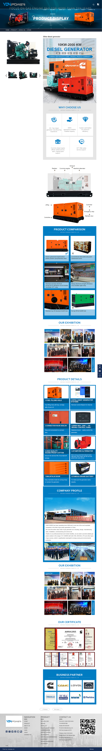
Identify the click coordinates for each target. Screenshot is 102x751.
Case (76, 9)
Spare (29, 30)
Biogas (43, 723)
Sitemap (92, 749)
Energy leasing (46, 732)
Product (52, 9)
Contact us (91, 9)
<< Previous (44, 709)
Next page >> (57, 709)
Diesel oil (22, 30)
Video (83, 9)
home (44, 9)
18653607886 (64, 723)
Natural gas (45, 721)
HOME (7, 30)
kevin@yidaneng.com (67, 728)
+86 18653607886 (70, 735)
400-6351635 (66, 725)
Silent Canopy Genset (48, 728)
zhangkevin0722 (68, 730)
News (69, 9)
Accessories (45, 734)
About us (61, 9)
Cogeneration (45, 730)
